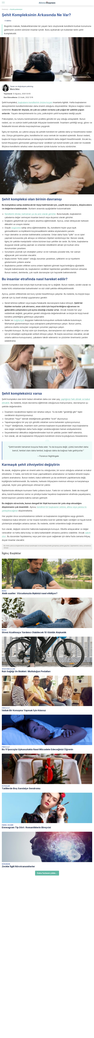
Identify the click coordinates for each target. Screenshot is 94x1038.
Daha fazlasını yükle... (47, 873)
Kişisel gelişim (7, 825)
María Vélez (15, 89)
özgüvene (16, 228)
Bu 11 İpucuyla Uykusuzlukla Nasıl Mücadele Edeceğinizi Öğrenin (37, 749)
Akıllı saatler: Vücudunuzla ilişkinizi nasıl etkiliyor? (29, 593)
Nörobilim (6, 864)
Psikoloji (5, 9)
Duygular (6, 786)
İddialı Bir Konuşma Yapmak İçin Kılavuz (24, 710)
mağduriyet (19, 320)
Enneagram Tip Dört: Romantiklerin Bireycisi (26, 827)
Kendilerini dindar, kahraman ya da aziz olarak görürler (30, 214)
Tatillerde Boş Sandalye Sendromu (21, 788)
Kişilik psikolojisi (16, 9)
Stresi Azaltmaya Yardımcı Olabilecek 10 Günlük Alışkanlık (34, 632)
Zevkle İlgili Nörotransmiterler (18, 866)
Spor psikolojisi (8, 669)
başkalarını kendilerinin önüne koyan (35, 102)
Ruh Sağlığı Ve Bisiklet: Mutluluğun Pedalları (26, 671)
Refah (4, 591)
